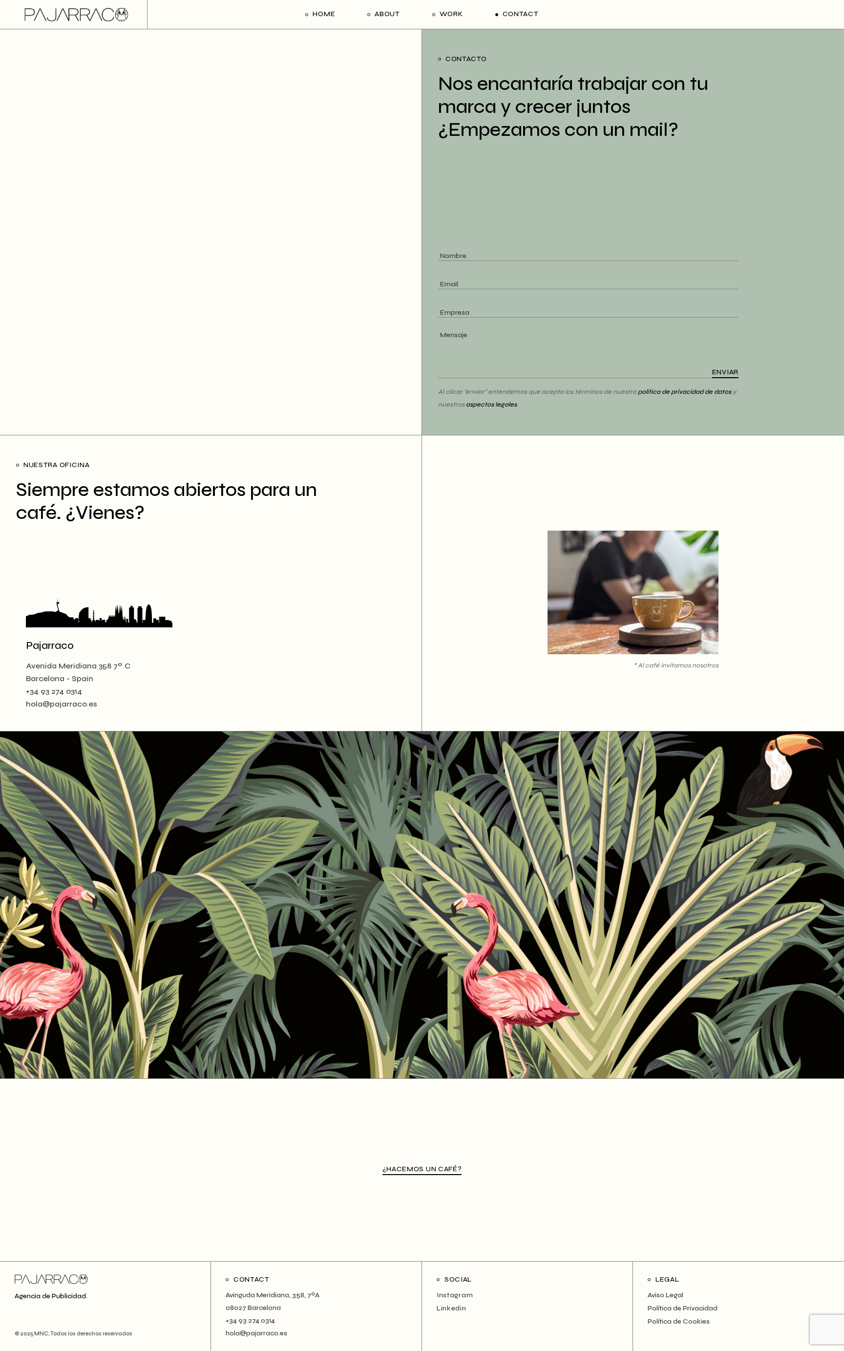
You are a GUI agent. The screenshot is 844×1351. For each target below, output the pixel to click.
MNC (40, 1333)
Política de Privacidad (682, 1308)
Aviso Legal (665, 1295)
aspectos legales (491, 404)
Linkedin (451, 1308)
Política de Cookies (679, 1321)
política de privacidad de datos (684, 392)
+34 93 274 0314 (54, 691)
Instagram (455, 1295)
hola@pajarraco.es (61, 703)
